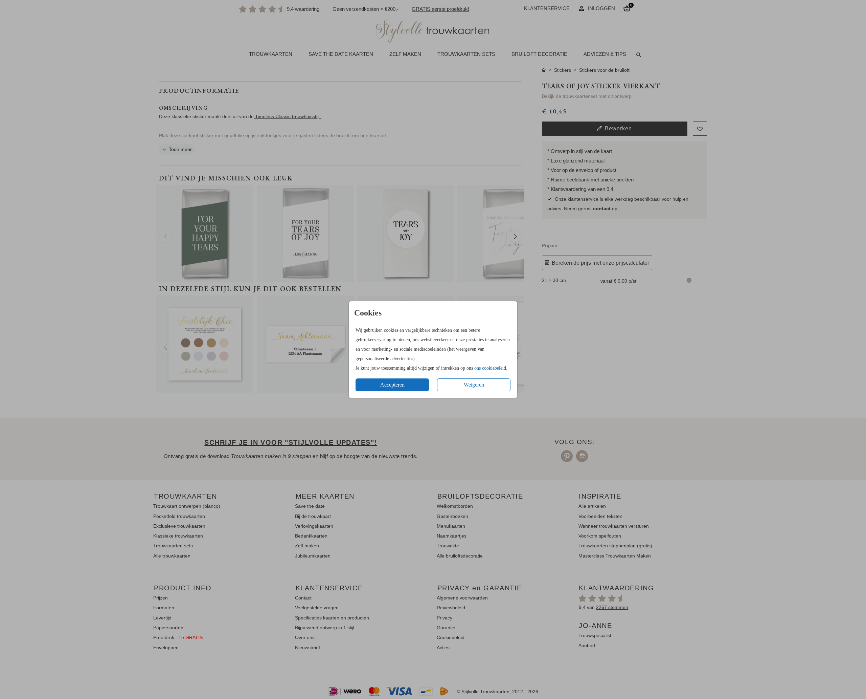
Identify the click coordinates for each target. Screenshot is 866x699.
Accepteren (392, 385)
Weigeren (474, 385)
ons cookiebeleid (490, 368)
